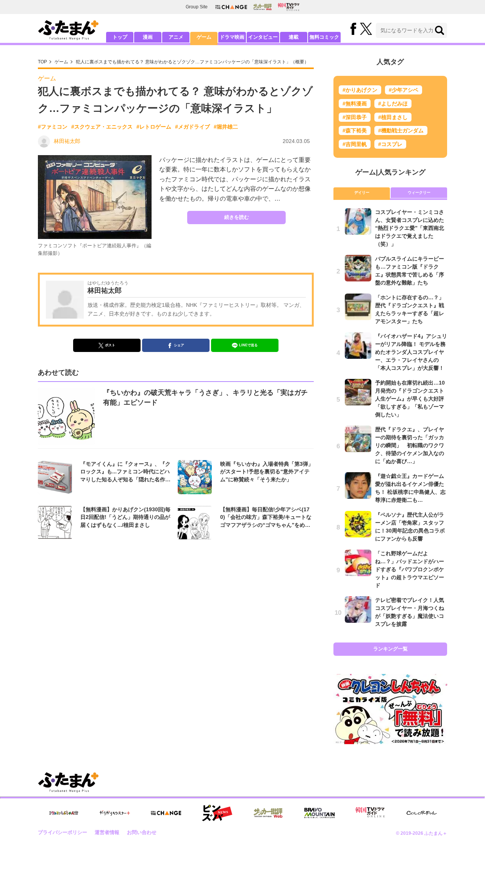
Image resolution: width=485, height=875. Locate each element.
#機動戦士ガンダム (401, 130)
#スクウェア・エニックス (102, 127)
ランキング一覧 (390, 649)
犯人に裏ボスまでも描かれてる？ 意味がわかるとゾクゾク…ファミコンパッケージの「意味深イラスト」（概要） (192, 61)
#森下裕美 (355, 130)
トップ (120, 37)
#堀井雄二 (226, 127)
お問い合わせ (141, 832)
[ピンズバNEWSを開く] (217, 813)
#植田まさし (393, 117)
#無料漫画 (355, 104)
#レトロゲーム (153, 127)
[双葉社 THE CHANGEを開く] (231, 7)
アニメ (176, 37)
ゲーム (204, 37)
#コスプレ (390, 144)
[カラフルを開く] (422, 813)
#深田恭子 (355, 117)
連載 (294, 37)
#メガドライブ (192, 127)
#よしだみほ (393, 104)
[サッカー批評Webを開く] (262, 7)
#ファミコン (52, 127)
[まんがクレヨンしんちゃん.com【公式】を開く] (63, 813)
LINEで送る (248, 345)
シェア (179, 345)
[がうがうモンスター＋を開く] (115, 812)
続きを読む (236, 217)
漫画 (148, 37)
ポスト (110, 345)
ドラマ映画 (232, 37)
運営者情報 (107, 832)
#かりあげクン (360, 90)
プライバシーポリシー (62, 832)
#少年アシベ (403, 90)
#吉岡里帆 (355, 144)
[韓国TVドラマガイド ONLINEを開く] (288, 7)
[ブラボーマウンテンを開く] (319, 813)
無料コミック (324, 37)
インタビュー (263, 37)
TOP (42, 61)
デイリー (361, 192)
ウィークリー (419, 192)
